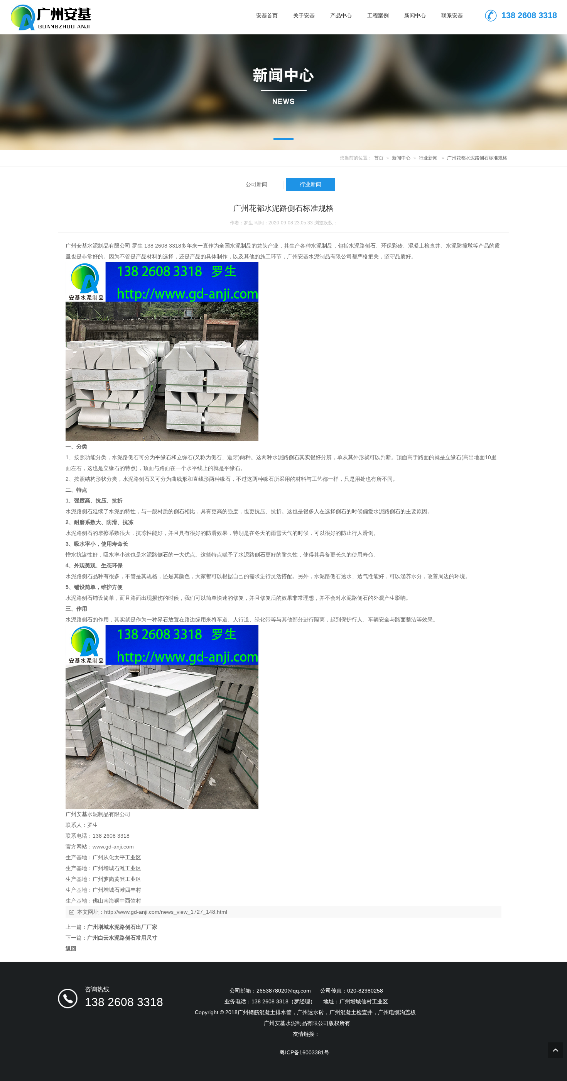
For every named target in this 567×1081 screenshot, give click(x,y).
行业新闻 (428, 158)
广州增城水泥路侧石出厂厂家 (122, 927)
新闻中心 (401, 158)
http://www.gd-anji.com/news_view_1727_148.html (165, 912)
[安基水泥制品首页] (49, 29)
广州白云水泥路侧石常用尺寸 (122, 938)
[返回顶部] (555, 1050)
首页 (378, 158)
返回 (71, 948)
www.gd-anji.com (113, 846)
